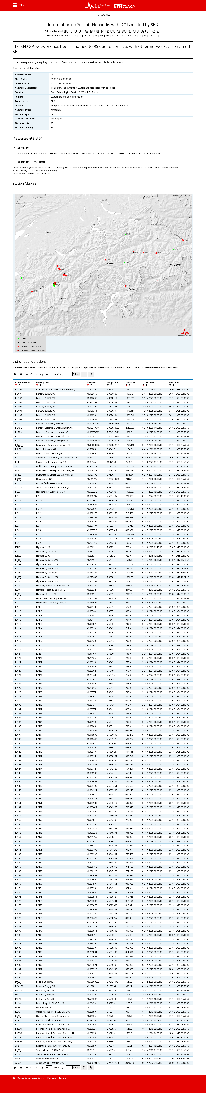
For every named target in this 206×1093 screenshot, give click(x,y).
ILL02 (18, 551)
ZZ (158, 30)
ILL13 (18, 1011)
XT (113, 35)
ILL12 (18, 1050)
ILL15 (18, 585)
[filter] (18, 384)
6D (90, 35)
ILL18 (18, 1054)
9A (107, 30)
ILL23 (18, 602)
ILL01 (18, 594)
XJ (138, 30)
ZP (150, 35)
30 (75, 30)
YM (123, 35)
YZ (153, 30)
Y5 (129, 35)
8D (91, 30)
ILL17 (18, 1024)
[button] (19, 5)
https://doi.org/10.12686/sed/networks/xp (35, 170)
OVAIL (18, 1016)
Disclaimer (52, 1078)
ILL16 (18, 589)
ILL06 (18, 572)
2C (85, 35)
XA (96, 35)
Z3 (134, 35)
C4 (124, 30)
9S (118, 30)
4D (80, 30)
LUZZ (18, 981)
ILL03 (18, 560)
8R (97, 30)
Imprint (62, 1078)
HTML (36, 173)
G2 (129, 30)
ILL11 (18, 483)
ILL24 (18, 598)
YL (118, 35)
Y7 (148, 30)
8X (102, 30)
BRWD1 (19, 444)
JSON (43, 173)
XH (101, 35)
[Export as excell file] (84, 374)
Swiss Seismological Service (31, 1078)
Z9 (140, 35)
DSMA (18, 478)
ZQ (156, 35)
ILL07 (18, 577)
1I (71, 30)
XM (107, 35)
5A (86, 30)
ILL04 (18, 564)
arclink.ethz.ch (76, 153)
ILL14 (18, 1003)
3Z (80, 35)
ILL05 (18, 568)
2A (74, 35)
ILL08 (18, 581)
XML (48, 173)
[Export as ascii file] (91, 374)
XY (142, 30)
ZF (145, 35)
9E (113, 30)
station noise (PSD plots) (29, 137)
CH (66, 30)
